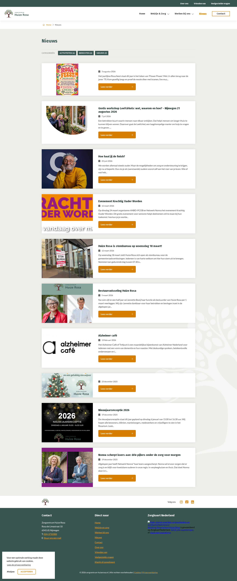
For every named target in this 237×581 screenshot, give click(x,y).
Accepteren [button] (27, 571)
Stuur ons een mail (52, 538)
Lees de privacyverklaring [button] (19, 564)
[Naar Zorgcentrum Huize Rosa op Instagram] (181, 502)
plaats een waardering (160, 532)
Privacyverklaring (150, 572)
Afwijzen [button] (11, 571)
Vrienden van (200, 3)
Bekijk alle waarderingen (182, 530)
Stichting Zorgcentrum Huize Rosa (164, 527)
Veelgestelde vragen (220, 3)
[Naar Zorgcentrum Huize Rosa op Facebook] (187, 502)
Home (142, 13)
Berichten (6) (85, 53)
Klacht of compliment (105, 562)
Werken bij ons (102, 532)
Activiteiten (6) (67, 53)
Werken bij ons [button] (182, 13)
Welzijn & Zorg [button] (158, 13)
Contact (98, 542)
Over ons (184, 3)
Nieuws (203, 13)
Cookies (137, 572)
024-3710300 (50, 534)
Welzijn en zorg (102, 527)
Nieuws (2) (102, 53)
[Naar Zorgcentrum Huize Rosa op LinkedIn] (192, 502)
